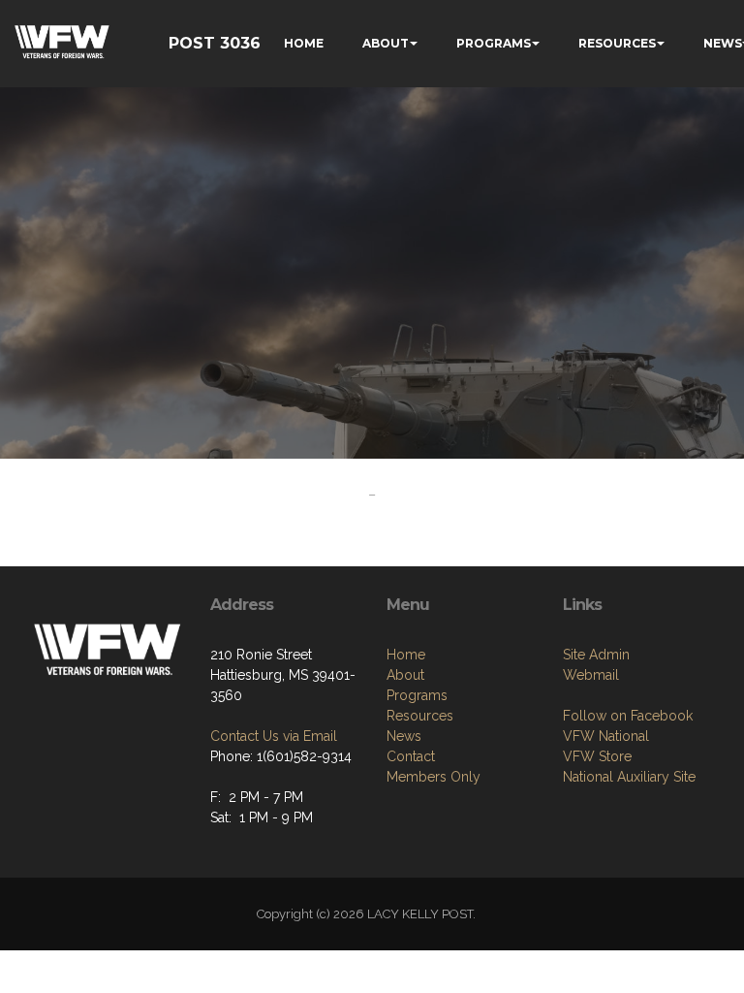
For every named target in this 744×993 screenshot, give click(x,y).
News (404, 736)
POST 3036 (215, 43)
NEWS (722, 43)
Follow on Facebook (628, 715)
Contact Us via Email (273, 736)
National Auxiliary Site (629, 777)
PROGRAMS (493, 43)
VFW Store (597, 756)
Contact (411, 756)
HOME (304, 43)
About (405, 675)
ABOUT (385, 43)
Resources (420, 715)
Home (406, 654)
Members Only (433, 777)
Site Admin (596, 654)
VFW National (606, 736)
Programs (417, 695)
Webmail (591, 675)
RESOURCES (617, 43)
